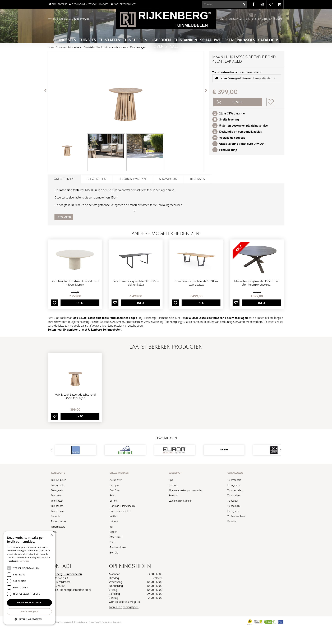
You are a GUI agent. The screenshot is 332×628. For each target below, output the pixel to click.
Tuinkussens (57, 511)
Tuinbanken (57, 505)
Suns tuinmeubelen (120, 511)
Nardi (113, 542)
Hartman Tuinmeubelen (122, 505)
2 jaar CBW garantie (232, 113)
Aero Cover (116, 479)
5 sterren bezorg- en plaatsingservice (243, 125)
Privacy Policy (94, 622)
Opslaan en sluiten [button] (29, 602)
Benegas (114, 485)
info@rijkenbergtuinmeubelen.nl (71, 590)
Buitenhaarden (59, 521)
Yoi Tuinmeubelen (236, 516)
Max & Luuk (116, 536)
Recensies (197, 179)
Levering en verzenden (180, 500)
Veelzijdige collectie (232, 137)
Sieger (113, 531)
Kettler (113, 516)
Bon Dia (114, 552)
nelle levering (230, 119)
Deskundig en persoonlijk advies (240, 131)
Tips (171, 479)
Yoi (111, 526)
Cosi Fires (115, 490)
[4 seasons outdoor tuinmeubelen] (224, 450)
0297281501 (58, 586)
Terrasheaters (58, 526)
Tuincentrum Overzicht (111, 622)
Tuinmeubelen (58, 479)
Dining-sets (57, 490)
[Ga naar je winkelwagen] (279, 4)
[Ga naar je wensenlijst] (270, 4)
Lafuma (114, 521)
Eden (112, 495)
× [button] (51, 535)
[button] (29, 619)
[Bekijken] (279, 4)
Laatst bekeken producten (166, 346)
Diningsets (232, 511)
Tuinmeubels (234, 479)
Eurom (113, 500)
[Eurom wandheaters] (125, 450)
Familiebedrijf (228, 149)
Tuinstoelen (57, 500)
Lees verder (23, 560)
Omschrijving (64, 179)
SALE (54, 531)
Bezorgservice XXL (132, 179)
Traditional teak (118, 547)
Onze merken (166, 438)
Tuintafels (56, 495)
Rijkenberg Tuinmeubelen (65, 574)
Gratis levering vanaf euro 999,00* (242, 143)
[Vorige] (45, 90)
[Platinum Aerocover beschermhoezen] (273, 450)
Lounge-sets (57, 485)
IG (262, 4)
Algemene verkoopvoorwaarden (185, 490)
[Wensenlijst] (270, 4)
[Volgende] (206, 90)
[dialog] (29, 578)
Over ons (173, 485)
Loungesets (233, 485)
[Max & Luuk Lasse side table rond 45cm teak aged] (125, 90)
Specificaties (96, 179)
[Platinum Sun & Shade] (174, 450)
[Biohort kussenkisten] (75, 450)
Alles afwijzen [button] (29, 611)
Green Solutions (80, 622)
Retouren (173, 495)
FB (253, 4)
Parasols (55, 516)
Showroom (168, 179)
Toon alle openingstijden (124, 607)
